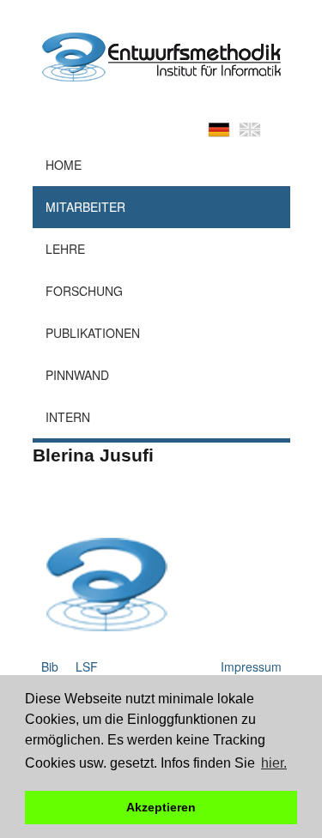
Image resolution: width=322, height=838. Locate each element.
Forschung (84, 290)
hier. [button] (274, 763)
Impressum (251, 666)
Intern (68, 416)
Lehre (65, 248)
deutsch (219, 129)
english (250, 129)
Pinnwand (77, 374)
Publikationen (93, 332)
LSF (87, 666)
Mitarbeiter (85, 206)
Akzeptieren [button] (161, 807)
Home (64, 164)
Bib (49, 666)
